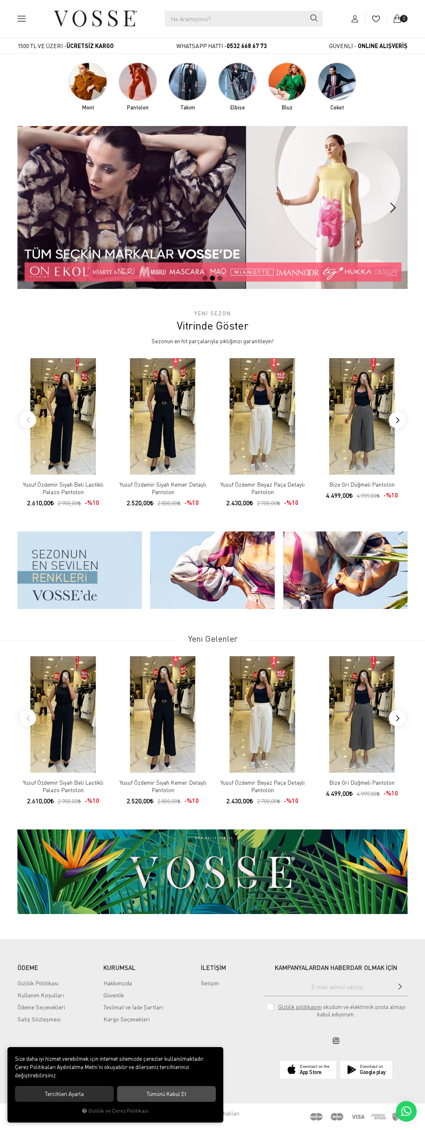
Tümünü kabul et (166, 1094)
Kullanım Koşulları (40, 995)
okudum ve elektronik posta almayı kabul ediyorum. (341, 1011)
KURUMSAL (119, 967)
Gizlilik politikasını (300, 1007)
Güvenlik (113, 995)
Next (397, 420)
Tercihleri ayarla (64, 1094)
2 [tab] (212, 278)
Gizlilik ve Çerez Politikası (118, 1111)
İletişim (210, 983)
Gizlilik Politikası (38, 983)
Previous (28, 420)
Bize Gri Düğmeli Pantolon (362, 484)
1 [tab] (205, 278)
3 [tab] (219, 278)
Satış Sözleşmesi (39, 1019)
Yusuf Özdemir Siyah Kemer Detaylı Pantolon (163, 488)
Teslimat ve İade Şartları (133, 1007)
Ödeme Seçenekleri (41, 1007)
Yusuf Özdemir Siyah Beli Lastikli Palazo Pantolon (63, 488)
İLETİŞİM (213, 967)
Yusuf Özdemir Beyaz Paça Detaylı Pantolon (262, 488)
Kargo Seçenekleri (126, 1019)
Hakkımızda (117, 983)
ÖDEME (27, 967)
